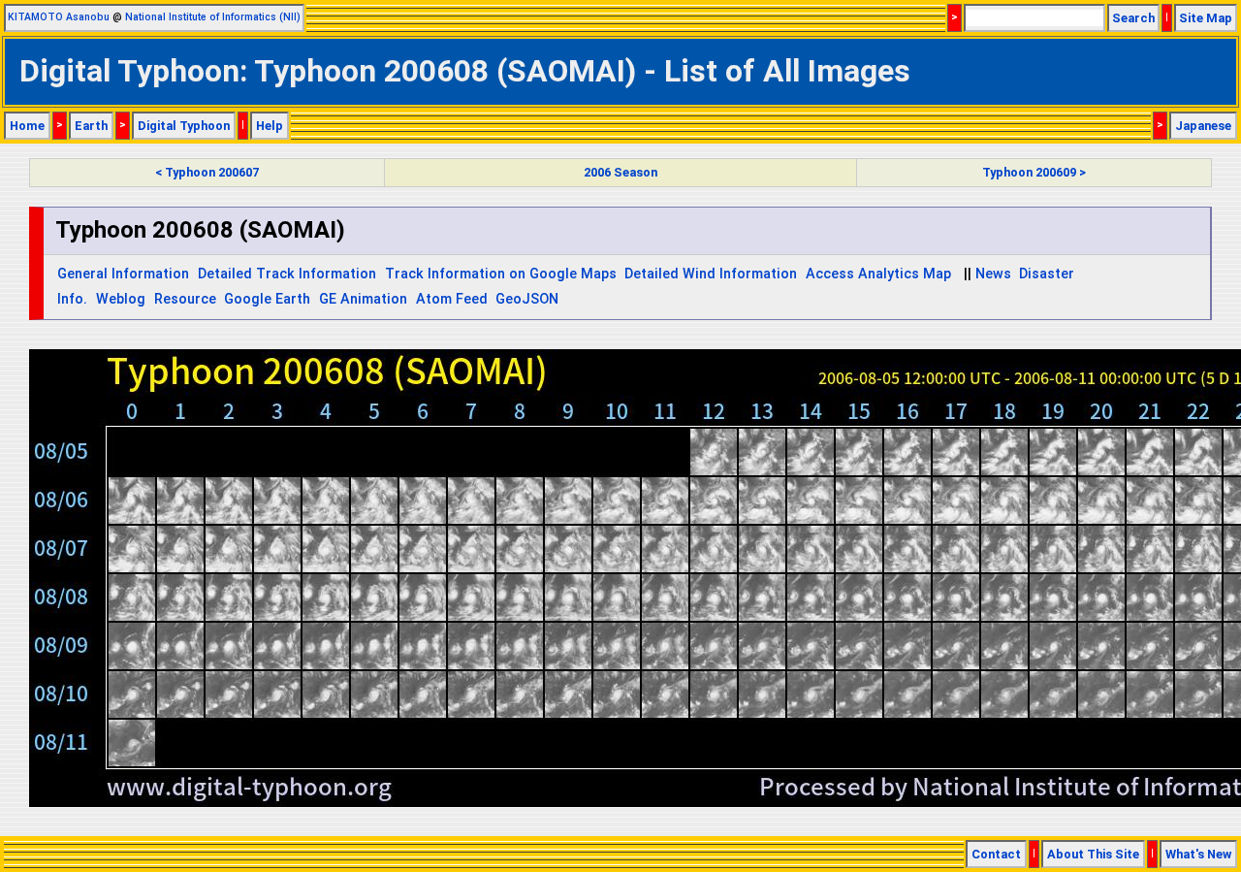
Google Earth (267, 299)
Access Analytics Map (878, 274)
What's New (1198, 854)
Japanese (1203, 125)
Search (1133, 18)
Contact (996, 854)
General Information (123, 274)
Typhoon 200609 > (1034, 172)
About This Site (1093, 854)
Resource (185, 299)
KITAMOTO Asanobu (59, 17)
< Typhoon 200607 (207, 172)
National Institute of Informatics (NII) (213, 17)
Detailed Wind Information (710, 274)
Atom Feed (452, 299)
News (993, 274)
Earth (91, 125)
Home (27, 125)
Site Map (1205, 18)
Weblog (120, 299)
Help (269, 125)
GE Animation (363, 299)
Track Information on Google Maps (501, 274)
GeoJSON (526, 299)
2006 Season (620, 172)
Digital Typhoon (184, 125)
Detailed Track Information (287, 274)
